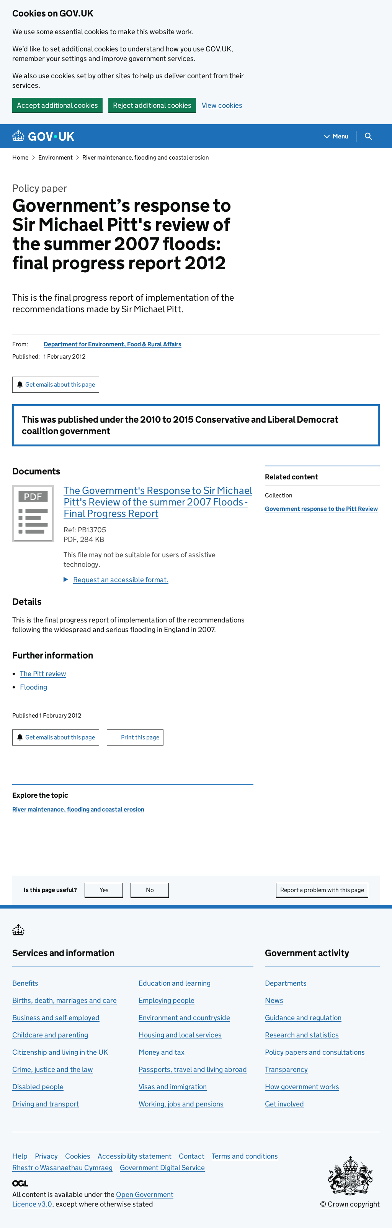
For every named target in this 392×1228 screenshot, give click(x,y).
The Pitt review (43, 673)
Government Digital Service (162, 1167)
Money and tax (162, 1052)
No (157, 890)
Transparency (286, 1069)
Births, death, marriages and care (64, 1000)
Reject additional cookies (152, 105)
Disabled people (38, 1086)
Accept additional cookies (57, 105)
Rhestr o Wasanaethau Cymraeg (62, 1167)
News (274, 1000)
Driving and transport (45, 1104)
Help (20, 1156)
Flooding (33, 687)
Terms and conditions (245, 1156)
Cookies (77, 1156)
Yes (111, 890)
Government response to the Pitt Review (321, 508)
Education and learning (175, 983)
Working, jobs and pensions (181, 1104)
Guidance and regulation (303, 1017)
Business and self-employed (56, 1017)
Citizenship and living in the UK (60, 1052)
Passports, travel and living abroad (193, 1069)
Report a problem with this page (322, 890)
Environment (55, 157)
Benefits (25, 983)
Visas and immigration (173, 1086)
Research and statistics (302, 1034)
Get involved (284, 1104)
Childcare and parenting (50, 1034)
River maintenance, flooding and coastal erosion (145, 157)
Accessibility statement (135, 1156)
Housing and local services (180, 1034)
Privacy (46, 1156)
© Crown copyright (350, 1204)
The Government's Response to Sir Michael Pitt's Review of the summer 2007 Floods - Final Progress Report (158, 502)
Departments (286, 983)
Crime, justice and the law (52, 1069)
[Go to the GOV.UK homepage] (43, 136)
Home (20, 157)
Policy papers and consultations (315, 1052)
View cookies (222, 105)
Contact (191, 1156)
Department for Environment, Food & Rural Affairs (112, 344)
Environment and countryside (184, 1017)
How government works (302, 1086)
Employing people (166, 1000)
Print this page (140, 737)
